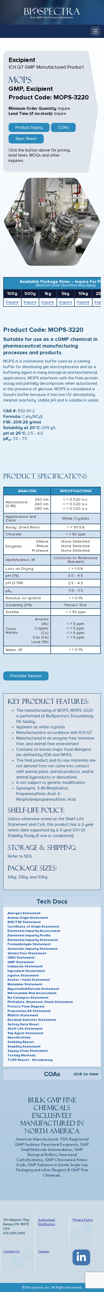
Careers (43, 1251)
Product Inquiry (29, 127)
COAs (63, 127)
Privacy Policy (83, 1220)
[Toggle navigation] (95, 31)
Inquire (12, 302)
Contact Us (11, 1251)
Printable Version (26, 676)
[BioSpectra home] (52, 12)
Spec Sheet (26, 139)
